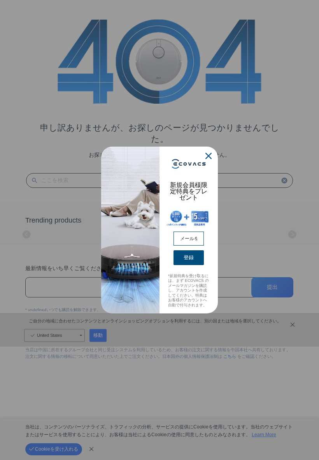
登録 (189, 257)
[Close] (208, 156)
